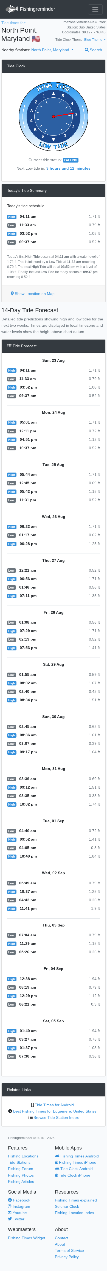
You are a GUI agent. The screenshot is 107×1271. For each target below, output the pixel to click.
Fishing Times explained (76, 1200)
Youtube (19, 1213)
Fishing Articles (21, 1181)
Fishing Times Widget (26, 1238)
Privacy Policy (67, 1257)
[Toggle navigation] (95, 9)
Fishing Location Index (74, 1213)
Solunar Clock (67, 1206)
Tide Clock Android (76, 1168)
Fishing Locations (23, 1156)
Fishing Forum (20, 1168)
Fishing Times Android (79, 1156)
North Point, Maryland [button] (50, 50)
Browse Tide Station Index (56, 1117)
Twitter (18, 1219)
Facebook (21, 1200)
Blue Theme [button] (93, 39)
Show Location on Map (34, 293)
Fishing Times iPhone (77, 1162)
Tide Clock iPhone (74, 1175)
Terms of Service (69, 1250)
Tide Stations (19, 1162)
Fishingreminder (36, 9)
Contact (61, 1238)
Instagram (21, 1206)
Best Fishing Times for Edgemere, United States (55, 1111)
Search (95, 50)
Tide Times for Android (54, 1105)
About (60, 1244)
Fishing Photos (21, 1175)
